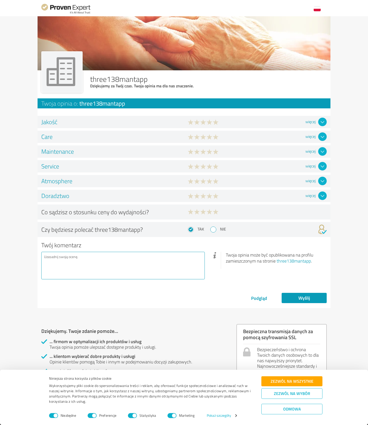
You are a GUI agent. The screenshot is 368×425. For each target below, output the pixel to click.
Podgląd (259, 298)
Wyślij (304, 298)
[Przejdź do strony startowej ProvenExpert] (65, 13)
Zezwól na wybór (292, 393)
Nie (223, 229)
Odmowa (292, 409)
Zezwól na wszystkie (292, 381)
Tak (201, 229)
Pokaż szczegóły (219, 415)
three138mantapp (294, 261)
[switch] (92, 415)
